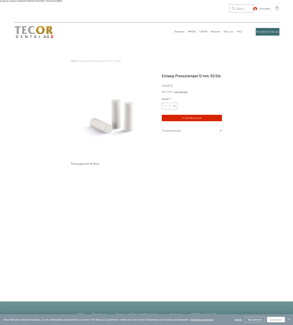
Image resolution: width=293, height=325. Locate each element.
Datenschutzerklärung (202, 319)
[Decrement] (164, 106)
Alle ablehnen (255, 319)
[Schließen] (289, 319)
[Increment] (174, 106)
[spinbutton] (169, 106)
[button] (277, 8)
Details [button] (238, 319)
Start (74, 60)
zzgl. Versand (181, 91)
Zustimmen (276, 319)
